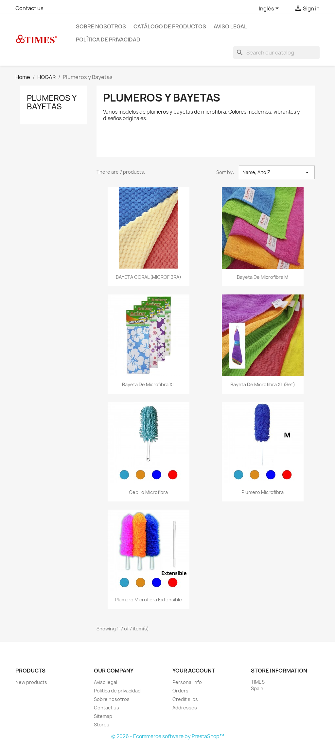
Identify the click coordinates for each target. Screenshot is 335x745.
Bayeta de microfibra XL (148, 384)
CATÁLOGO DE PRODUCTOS (169, 26)
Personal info (187, 682)
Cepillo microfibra (148, 492)
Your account (193, 670)
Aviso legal (230, 26)
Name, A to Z (276, 172)
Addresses (184, 708)
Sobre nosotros (101, 26)
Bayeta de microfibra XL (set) (262, 384)
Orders (180, 691)
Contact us (29, 8)
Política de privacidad (108, 39)
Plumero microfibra (262, 492)
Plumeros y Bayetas (51, 102)
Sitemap (103, 716)
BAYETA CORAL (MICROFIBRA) (148, 277)
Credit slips (185, 699)
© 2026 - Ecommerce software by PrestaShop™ (167, 736)
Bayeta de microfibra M (262, 277)
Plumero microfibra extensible (148, 599)
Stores (101, 724)
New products (31, 682)
